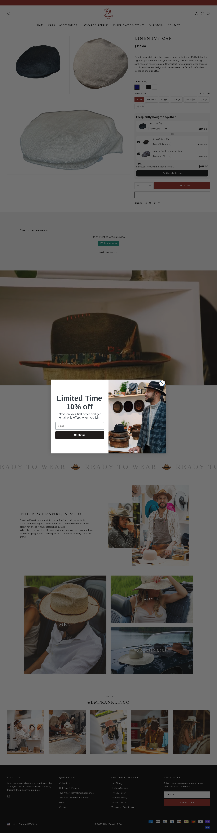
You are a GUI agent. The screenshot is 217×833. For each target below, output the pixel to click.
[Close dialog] (162, 383)
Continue (79, 435)
